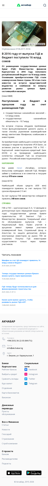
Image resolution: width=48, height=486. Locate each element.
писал (19, 168)
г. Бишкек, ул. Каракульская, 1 (20, 355)
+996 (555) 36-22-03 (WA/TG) (19, 340)
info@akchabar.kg (15, 348)
